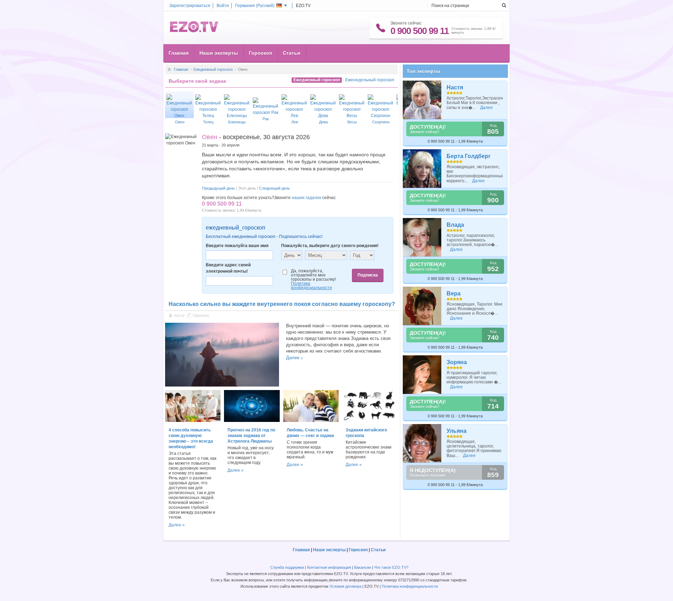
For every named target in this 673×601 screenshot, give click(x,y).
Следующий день (274, 188)
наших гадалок (306, 197)
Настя (455, 87)
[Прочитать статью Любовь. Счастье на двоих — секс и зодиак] (311, 420)
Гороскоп (260, 53)
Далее (292, 357)
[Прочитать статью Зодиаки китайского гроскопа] (369, 420)
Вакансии (362, 567)
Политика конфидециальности (311, 285)
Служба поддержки (287, 567)
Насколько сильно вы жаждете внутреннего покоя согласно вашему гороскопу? (282, 304)
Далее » (177, 525)
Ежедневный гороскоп (213, 69)
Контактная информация (329, 567)
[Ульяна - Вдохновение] (422, 443)
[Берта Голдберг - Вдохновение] (422, 168)
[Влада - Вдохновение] (422, 237)
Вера (454, 293)
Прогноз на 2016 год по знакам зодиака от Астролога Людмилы (251, 436)
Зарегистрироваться (189, 5)
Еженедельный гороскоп (369, 79)
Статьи (291, 53)
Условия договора (345, 586)
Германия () (254, 5)
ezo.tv (179, 315)
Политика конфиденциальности (410, 586)
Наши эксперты (218, 53)
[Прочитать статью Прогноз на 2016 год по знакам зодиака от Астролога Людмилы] (251, 420)
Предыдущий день (218, 188)
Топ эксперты (423, 71)
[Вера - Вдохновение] (422, 306)
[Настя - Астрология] (422, 100)
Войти (223, 5)
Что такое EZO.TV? (391, 567)
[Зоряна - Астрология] (422, 374)
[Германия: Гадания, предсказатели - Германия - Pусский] (194, 30)
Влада (455, 225)
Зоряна (457, 362)
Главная (179, 53)
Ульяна (457, 431)
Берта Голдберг (469, 156)
